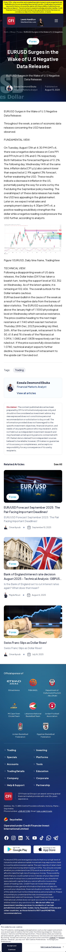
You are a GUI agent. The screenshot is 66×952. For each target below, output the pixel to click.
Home (6, 32)
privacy (62, 937)
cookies (52, 937)
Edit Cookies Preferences (51, 947)
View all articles (26, 393)
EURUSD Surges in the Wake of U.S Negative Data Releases (43, 32)
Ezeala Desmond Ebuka (25, 86)
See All (58, 464)
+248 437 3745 (24, 811)
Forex (19, 32)
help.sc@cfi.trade (44, 811)
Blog (12, 32)
